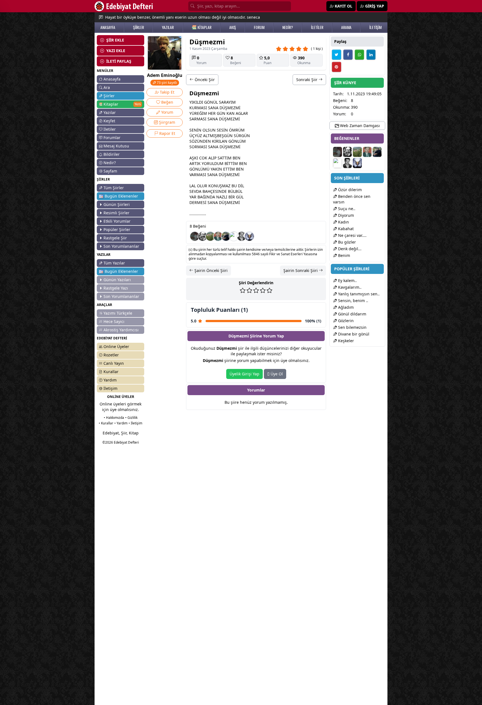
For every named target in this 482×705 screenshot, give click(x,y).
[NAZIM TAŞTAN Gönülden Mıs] (242, 236)
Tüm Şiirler (113, 187)
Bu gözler (346, 242)
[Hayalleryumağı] (210, 236)
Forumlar (111, 137)
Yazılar (109, 112)
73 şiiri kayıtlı (166, 82)
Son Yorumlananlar (121, 246)
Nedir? (109, 162)
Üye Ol (276, 373)
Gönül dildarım (351, 314)
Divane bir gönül (353, 334)
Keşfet (109, 120)
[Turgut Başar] (202, 236)
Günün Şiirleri (116, 204)
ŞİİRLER (138, 27)
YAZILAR (168, 27)
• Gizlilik (131, 417)
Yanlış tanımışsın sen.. (358, 293)
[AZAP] (218, 236)
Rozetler (111, 355)
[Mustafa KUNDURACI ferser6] (249, 236)
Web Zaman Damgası (359, 125)
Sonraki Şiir (307, 79)
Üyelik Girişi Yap (244, 373)
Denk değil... (349, 248)
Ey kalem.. (347, 280)
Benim (343, 255)
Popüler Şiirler (116, 229)
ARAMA (346, 27)
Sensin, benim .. (352, 300)
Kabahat (345, 228)
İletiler (109, 129)
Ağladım (345, 307)
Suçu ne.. (346, 208)
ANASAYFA (107, 27)
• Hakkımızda (114, 417)
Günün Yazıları (117, 279)
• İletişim (135, 423)
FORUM (259, 27)
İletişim (110, 388)
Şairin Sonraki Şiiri (301, 270)
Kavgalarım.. (349, 287)
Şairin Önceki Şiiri (210, 270)
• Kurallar (106, 423)
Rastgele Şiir (115, 237)
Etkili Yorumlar (117, 221)
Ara (106, 87)
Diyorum (345, 215)
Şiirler (109, 95)
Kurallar (111, 371)
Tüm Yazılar (114, 263)
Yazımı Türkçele (117, 313)
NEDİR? (287, 27)
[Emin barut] (226, 236)
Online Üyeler (116, 346)
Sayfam (110, 171)
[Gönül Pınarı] (195, 236)
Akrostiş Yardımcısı (121, 329)
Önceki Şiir (204, 79)
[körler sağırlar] (234, 236)
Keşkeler (345, 340)
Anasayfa (111, 79)
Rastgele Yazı (115, 288)
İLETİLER (317, 27)
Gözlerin (345, 320)
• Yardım (120, 423)
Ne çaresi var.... (352, 235)
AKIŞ (232, 27)
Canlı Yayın (113, 363)
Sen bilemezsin (352, 327)
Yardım (110, 380)
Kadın (343, 222)
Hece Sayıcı (113, 321)
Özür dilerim (349, 189)
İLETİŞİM (375, 27)
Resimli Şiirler (116, 212)
